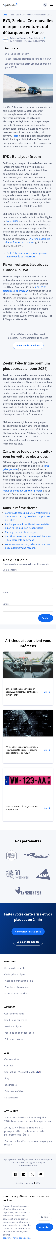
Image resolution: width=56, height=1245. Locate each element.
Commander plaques (28, 941)
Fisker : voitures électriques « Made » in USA (27, 58)
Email (6, 603)
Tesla (15, 135)
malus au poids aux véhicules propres (22, 490)
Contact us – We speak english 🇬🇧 (22, 1072)
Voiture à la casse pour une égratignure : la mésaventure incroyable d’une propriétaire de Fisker (27, 516)
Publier (46, 618)
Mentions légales (13, 1026)
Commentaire (10, 569)
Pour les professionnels (16, 987)
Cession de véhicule (14, 968)
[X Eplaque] (32, 1174)
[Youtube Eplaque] (41, 1174)
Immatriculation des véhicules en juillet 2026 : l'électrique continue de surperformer (27, 1119)
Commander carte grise (28, 931)
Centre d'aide (11, 1059)
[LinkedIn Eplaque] (24, 1174)
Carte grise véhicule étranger (20, 532)
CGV (38, 1183)
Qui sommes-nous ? (14, 1013)
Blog (6, 1078)
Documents (10, 1084)
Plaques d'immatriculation (18, 980)
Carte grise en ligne (14, 974)
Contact (8, 1065)
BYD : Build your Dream (16, 53)
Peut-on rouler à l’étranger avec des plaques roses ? (28, 1142)
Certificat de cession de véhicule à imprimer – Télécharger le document (28, 538)
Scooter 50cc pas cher (16, 993)
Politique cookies (13, 1039)
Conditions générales (15, 1020)
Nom (5, 592)
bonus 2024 (12, 221)
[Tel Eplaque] (45, 5)
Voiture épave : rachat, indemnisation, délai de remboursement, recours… (28, 545)
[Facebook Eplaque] (15, 1174)
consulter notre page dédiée (16, 1237)
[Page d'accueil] (10, 5)
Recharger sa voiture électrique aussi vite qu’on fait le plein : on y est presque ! (27, 526)
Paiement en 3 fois (14, 1091)
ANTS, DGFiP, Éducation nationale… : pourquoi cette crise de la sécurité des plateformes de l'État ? (24, 1131)
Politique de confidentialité (19, 1032)
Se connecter (11, 1097)
